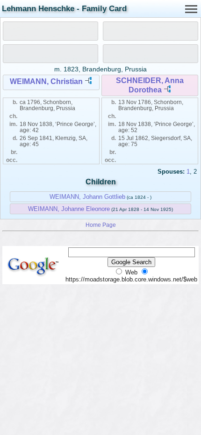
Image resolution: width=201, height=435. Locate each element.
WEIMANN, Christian (46, 81)
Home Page (101, 225)
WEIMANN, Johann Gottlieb (87, 196)
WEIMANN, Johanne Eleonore (69, 208)
